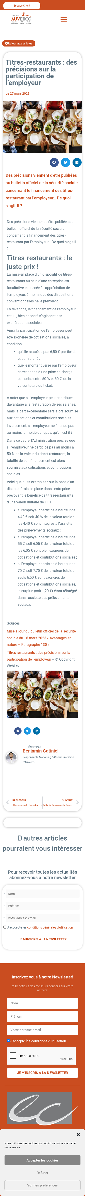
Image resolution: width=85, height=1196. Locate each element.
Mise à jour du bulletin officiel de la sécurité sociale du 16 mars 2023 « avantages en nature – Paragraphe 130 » (41, 638)
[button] (78, 1134)
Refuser (42, 1173)
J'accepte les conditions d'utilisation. (38, 1041)
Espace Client (22, 5)
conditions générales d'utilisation (50, 927)
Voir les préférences (42, 1185)
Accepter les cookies (43, 1160)
